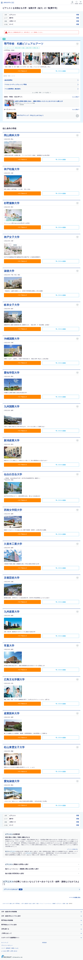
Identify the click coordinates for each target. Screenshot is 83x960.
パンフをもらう (22, 71)
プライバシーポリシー (7, 945)
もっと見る (75, 96)
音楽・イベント (40, 903)
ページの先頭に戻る (75, 897)
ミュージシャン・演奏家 (50, 903)
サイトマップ (4, 942)
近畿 (64, 903)
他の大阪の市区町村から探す (14, 873)
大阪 (67, 903)
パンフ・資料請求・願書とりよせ (9, 948)
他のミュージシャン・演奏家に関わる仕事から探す (22, 869)
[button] (77, 115)
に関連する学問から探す (17, 864)
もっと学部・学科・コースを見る (41, 92)
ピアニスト (59, 903)
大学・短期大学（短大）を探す (28, 903)
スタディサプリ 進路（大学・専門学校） (11, 903)
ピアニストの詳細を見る (72, 849)
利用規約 (44, 942)
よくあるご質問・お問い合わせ (9, 951)
